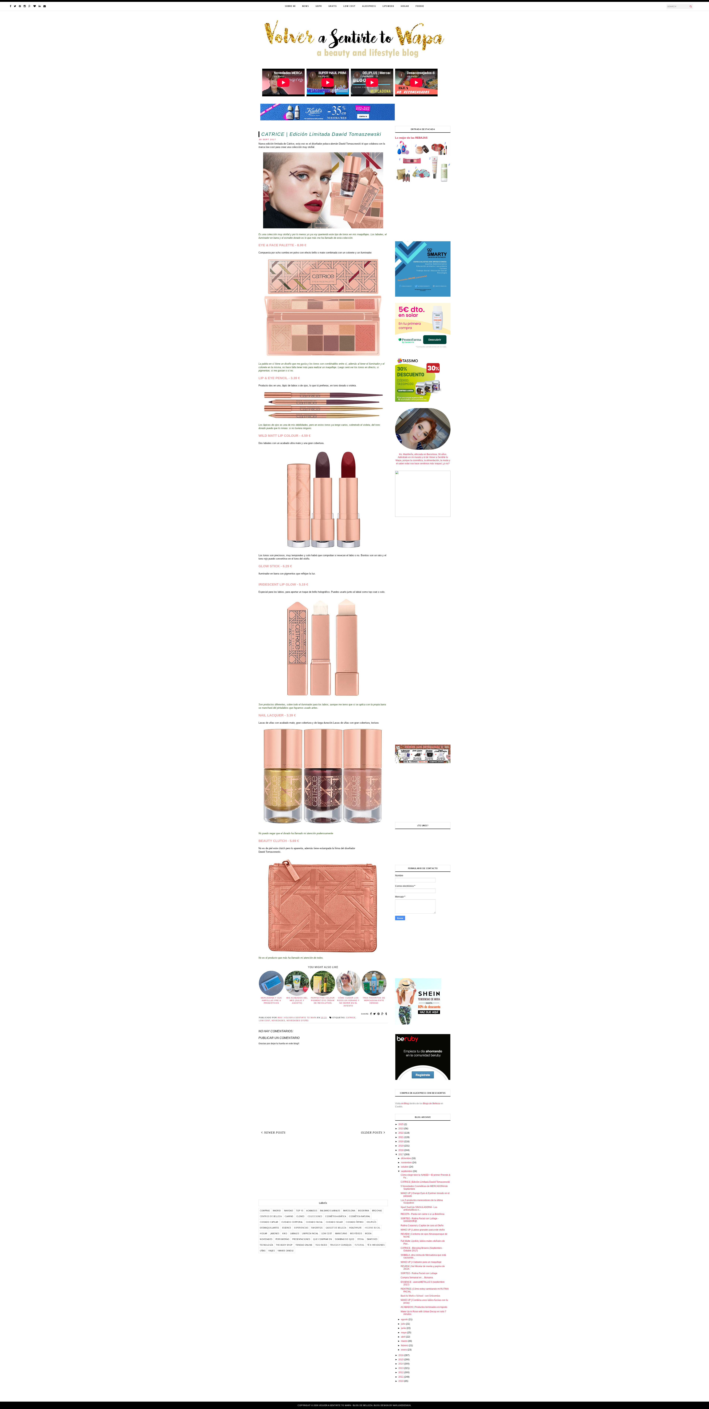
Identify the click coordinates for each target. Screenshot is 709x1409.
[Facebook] (10, 6)
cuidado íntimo (355, 1222)
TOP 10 (299, 1210)
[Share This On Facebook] (371, 1013)
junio (404, 1328)
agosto (404, 1319)
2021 (401, 1137)
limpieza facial (310, 1233)
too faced (321, 1245)
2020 (401, 1141)
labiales (294, 1233)
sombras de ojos (344, 1239)
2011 (401, 1377)
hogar (263, 1233)
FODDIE (420, 6)
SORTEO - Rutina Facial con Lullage (419, 1273)
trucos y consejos (341, 1245)
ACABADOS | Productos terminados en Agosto (424, 1307)
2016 (401, 1355)
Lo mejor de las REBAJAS (411, 137)
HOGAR (405, 6)
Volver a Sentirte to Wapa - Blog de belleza (346, 1405)
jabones (274, 1233)
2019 (401, 1145)
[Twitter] (14, 6)
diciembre (406, 1158)
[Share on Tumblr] (386, 1013)
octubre (405, 1167)
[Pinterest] (19, 6)
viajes (271, 1250)
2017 (401, 1154)
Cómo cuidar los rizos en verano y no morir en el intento (348, 1002)
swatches (372, 1239)
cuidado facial (314, 1222)
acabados (311, 1210)
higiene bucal (372, 1227)
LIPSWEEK (388, 6)
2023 (401, 1128)
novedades (278, 1021)
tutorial (359, 1245)
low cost (264, 1021)
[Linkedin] (39, 6)
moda (368, 1233)
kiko (284, 1233)
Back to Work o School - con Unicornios (420, 1296)
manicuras (341, 1233)
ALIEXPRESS (369, 6)
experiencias (301, 1227)
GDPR (319, 6)
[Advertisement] (323, 1168)
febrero (405, 1345)
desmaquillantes (269, 1227)
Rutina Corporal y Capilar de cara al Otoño (422, 1225)
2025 (401, 1124)
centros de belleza (271, 1216)
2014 (401, 1363)
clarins (289, 1216)
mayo (404, 1332)
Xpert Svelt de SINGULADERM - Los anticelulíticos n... (419, 1208)
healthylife (355, 1227)
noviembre (406, 1162)
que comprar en (322, 1239)
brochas (377, 1210)
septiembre (407, 1171)
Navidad (288, 1210)
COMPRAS (265, 1210)
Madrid (277, 1210)
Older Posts (371, 1132)
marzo (404, 1341)
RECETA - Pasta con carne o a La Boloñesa (422, 1214)
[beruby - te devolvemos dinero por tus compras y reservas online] (423, 1079)
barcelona (349, 1210)
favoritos (317, 1227)
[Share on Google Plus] (382, 1013)
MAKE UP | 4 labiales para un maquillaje (421, 1262)
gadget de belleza (336, 1227)
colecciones (315, 1216)
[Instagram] (24, 6)
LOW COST (349, 6)
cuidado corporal (292, 1222)
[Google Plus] (29, 6)
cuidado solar (334, 1222)
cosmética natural (359, 1216)
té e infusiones (376, 1245)
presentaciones (301, 1239)
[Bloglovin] (34, 6)
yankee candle (286, 1250)
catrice (350, 1018)
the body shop (284, 1245)
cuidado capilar (269, 1222)
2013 (401, 1368)
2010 (401, 1381)
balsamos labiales (330, 1210)
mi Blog (405, 1103)
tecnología (266, 1245)
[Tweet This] (374, 1013)
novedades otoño (298, 1021)
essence (286, 1227)
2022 (401, 1133)
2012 (401, 1372)
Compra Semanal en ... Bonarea (417, 1277)
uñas (262, 1250)
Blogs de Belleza (431, 1103)
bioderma (363, 1210)
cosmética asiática (335, 1216)
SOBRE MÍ (290, 6)
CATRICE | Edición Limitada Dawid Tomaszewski (425, 1182)
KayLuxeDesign (402, 1405)
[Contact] (44, 6)
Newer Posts (274, 1132)
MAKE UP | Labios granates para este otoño (423, 1229)
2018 (401, 1150)
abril (403, 1337)
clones (300, 1216)
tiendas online (304, 1245)
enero (404, 1349)
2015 (401, 1359)
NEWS (305, 6)
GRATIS (332, 6)
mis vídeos (356, 1233)
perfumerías (282, 1239)
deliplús (371, 1222)
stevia (360, 1239)
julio (403, 1324)
